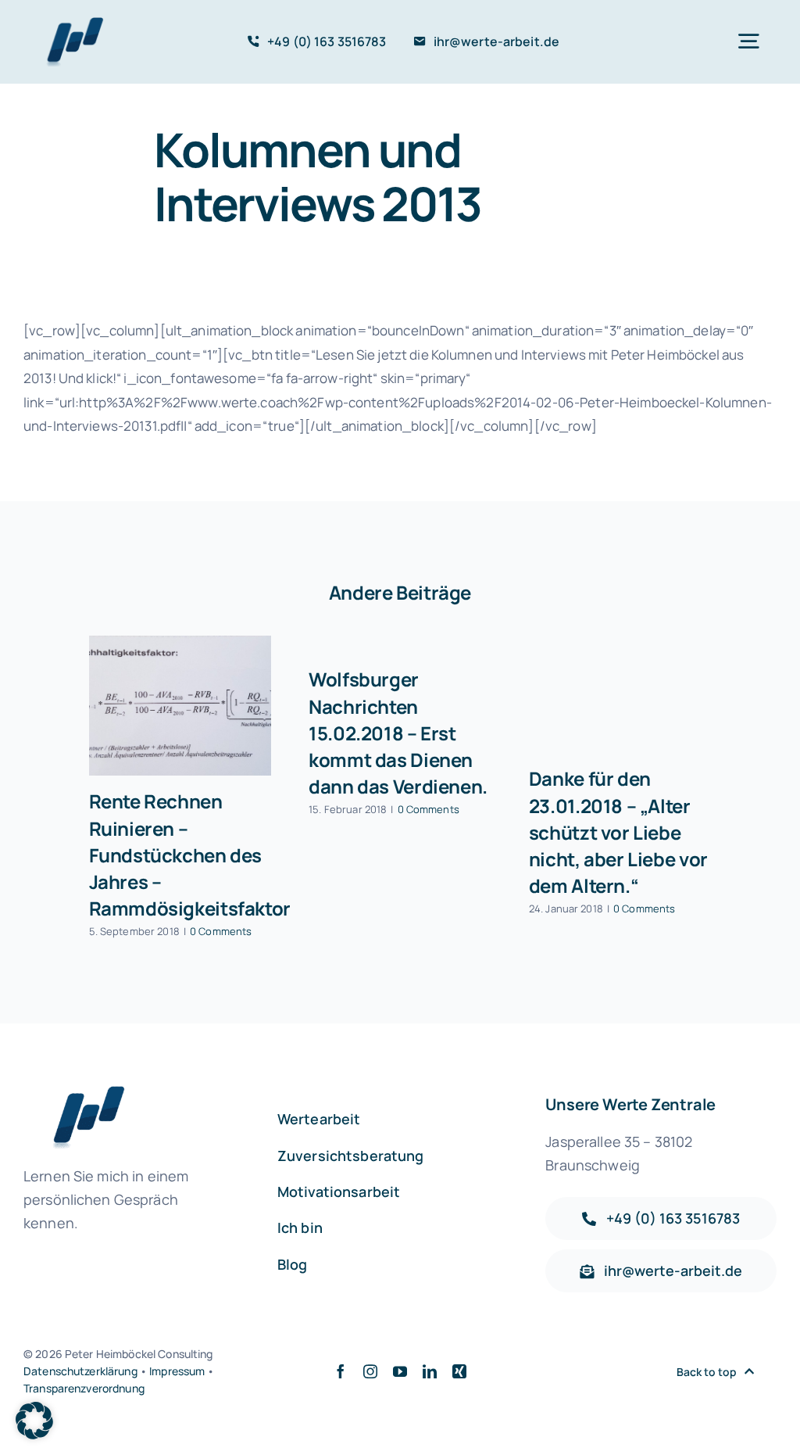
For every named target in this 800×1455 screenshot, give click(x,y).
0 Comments (221, 931)
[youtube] (400, 1371)
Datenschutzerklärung (80, 1371)
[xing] (459, 1371)
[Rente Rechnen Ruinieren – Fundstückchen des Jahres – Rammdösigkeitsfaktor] (180, 706)
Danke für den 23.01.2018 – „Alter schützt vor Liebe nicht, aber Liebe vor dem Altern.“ (618, 831)
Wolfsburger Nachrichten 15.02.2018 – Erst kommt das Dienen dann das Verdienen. (398, 732)
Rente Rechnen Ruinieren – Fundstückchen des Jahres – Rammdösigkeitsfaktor (190, 854)
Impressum (177, 1371)
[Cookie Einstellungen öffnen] (34, 1434)
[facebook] (341, 1371)
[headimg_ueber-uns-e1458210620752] (70, 24)
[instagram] (370, 1371)
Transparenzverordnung (84, 1388)
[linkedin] (430, 1371)
